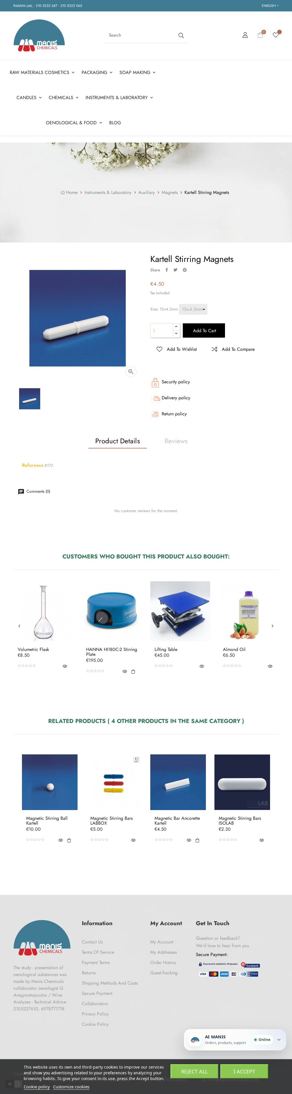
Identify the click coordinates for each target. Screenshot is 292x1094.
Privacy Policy (95, 1014)
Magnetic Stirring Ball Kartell (47, 821)
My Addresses (163, 952)
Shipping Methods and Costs (110, 983)
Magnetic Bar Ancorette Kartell (177, 821)
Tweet (175, 270)
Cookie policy (37, 1086)
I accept (244, 1071)
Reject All (194, 1071)
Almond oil (234, 649)
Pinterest (185, 270)
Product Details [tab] (117, 441)
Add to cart (204, 330)
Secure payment (97, 993)
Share (166, 270)
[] (133, 671)
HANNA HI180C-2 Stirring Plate (111, 652)
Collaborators (95, 1003)
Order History (163, 962)
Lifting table (166, 649)
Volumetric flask (33, 649)
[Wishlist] (276, 35)
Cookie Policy (95, 1024)
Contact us (92, 942)
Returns (89, 972)
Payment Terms (96, 962)
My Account (161, 942)
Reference (33, 465)
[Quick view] (64, 666)
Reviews (176, 441)
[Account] (245, 36)
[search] (180, 35)
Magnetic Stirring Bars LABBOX (111, 821)
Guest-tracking (164, 972)
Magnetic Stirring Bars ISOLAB (240, 821)
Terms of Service (98, 952)
